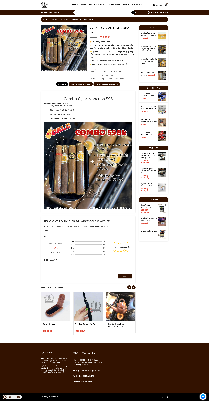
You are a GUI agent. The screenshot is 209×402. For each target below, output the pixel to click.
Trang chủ (73, 5)
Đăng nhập (158, 5)
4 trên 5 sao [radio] (124, 250)
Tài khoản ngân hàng (107, 84)
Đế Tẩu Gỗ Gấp (49, 324)
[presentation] (129, 287)
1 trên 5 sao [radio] (114, 250)
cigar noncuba (107, 79)
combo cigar (119, 79)
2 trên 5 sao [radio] (118, 250)
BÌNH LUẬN (50, 260)
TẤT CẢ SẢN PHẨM (88, 5)
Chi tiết (62, 84)
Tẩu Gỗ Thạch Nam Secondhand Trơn (116, 325)
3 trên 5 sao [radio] (121, 250)
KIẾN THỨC (115, 5)
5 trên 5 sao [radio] (127, 250)
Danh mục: (94, 71)
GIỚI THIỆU (136, 5)
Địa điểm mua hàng (81, 84)
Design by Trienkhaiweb (49, 397)
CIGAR (54, 19)
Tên (46, 231)
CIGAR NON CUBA (65, 19)
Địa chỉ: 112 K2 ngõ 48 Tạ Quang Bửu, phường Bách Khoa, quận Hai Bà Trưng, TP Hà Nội (87, 362)
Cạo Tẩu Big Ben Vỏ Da (85, 324)
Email (47, 236)
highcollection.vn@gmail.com (88, 370)
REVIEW (126, 5)
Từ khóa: (93, 79)
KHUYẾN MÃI (103, 5)
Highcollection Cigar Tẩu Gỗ (115, 64)
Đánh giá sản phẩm (121, 247)
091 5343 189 (14, 397)
